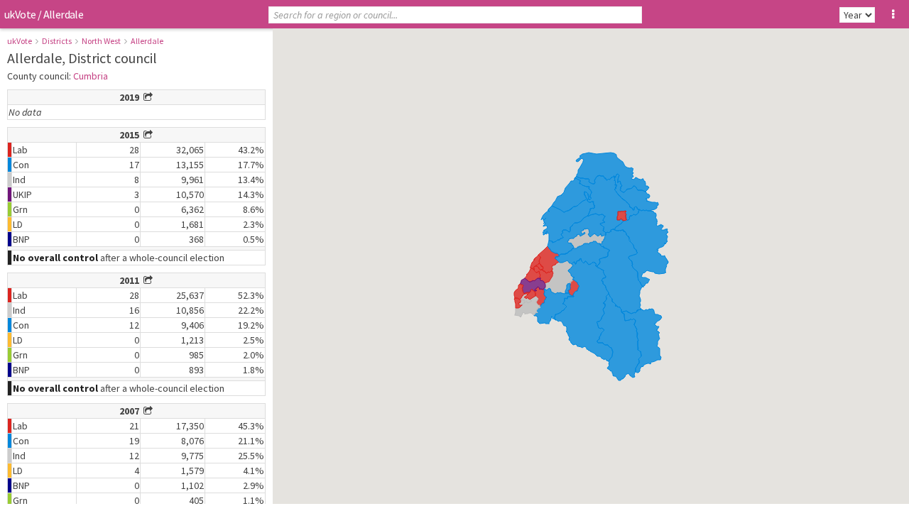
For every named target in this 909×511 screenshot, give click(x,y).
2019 (131, 97)
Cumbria (90, 76)
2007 (131, 411)
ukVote (20, 14)
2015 (131, 134)
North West (101, 40)
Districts (57, 40)
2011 (131, 280)
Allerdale (147, 40)
